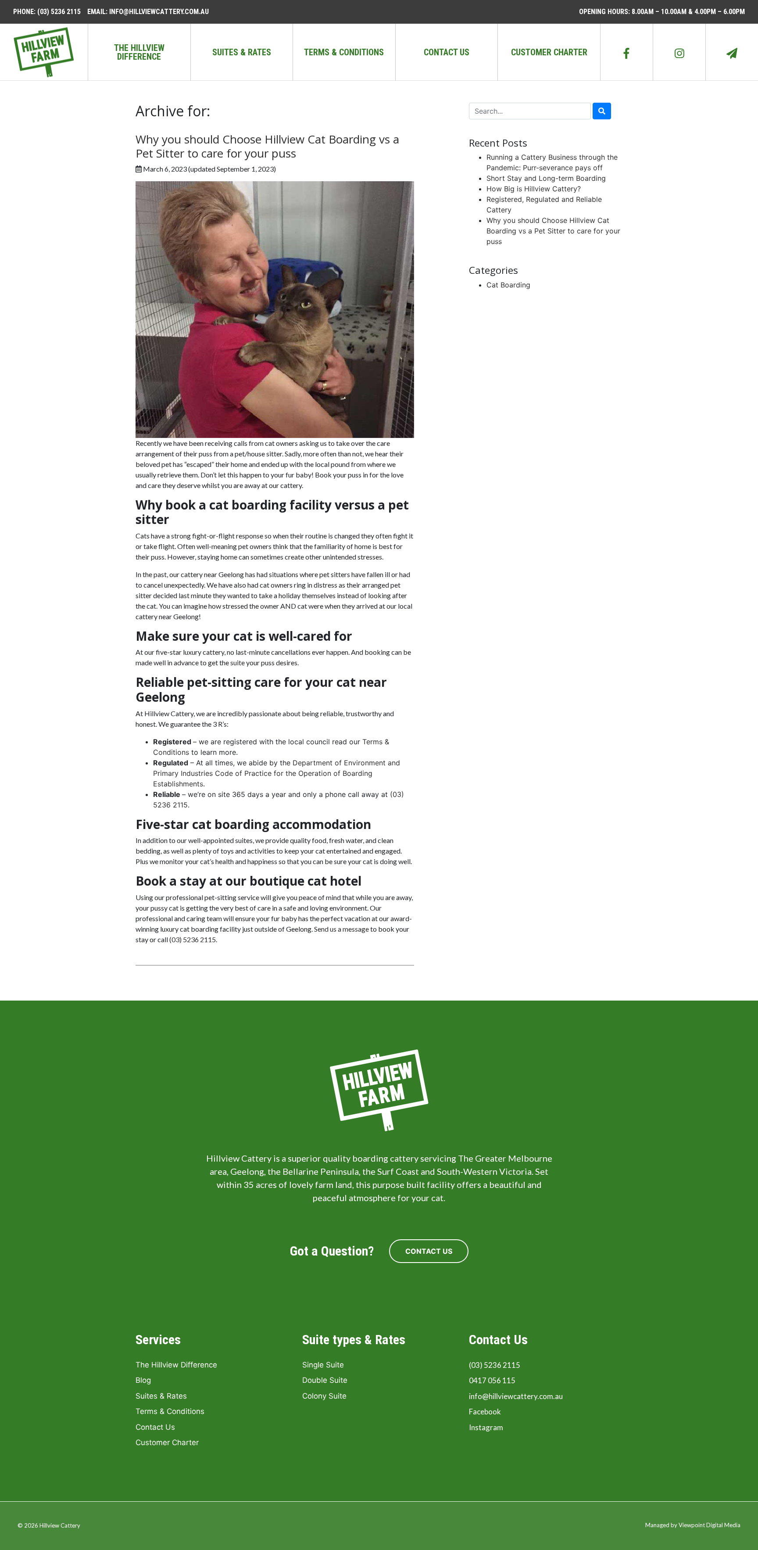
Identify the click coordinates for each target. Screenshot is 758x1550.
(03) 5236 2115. (193, 939)
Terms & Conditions (344, 52)
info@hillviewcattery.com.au (516, 1396)
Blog (143, 1380)
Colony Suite (324, 1396)
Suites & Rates (241, 52)
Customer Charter (549, 52)
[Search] (602, 111)
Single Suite (323, 1364)
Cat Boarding (508, 284)
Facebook (485, 1411)
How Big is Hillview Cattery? (533, 188)
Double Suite (324, 1380)
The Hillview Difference (139, 52)
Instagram (486, 1427)
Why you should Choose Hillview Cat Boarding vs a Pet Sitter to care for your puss (267, 146)
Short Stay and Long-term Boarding (546, 178)
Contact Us (446, 52)
